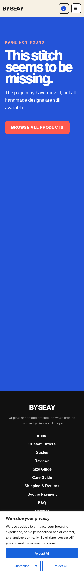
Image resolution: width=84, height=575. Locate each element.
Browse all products (37, 127)
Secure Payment (42, 494)
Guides (42, 452)
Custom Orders (42, 444)
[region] (42, 543)
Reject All (60, 566)
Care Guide (42, 477)
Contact (42, 511)
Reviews (42, 460)
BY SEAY (13, 8)
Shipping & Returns (42, 486)
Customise (21, 566)
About (42, 435)
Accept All (42, 553)
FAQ (42, 502)
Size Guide (42, 469)
